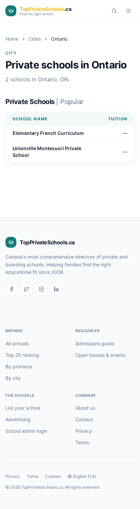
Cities (35, 39)
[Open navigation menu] (128, 11)
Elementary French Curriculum (48, 133)
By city (13, 378)
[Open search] (114, 11)
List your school (22, 408)
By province (18, 366)
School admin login (26, 431)
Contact (84, 419)
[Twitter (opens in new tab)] (26, 289)
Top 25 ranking (22, 355)
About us (85, 408)
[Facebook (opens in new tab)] (11, 289)
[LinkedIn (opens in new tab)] (56, 289)
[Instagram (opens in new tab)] (41, 289)
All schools (17, 343)
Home (11, 39)
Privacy (83, 431)
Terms (82, 442)
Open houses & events (100, 355)
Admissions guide (94, 343)
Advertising (18, 419)
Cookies (53, 476)
